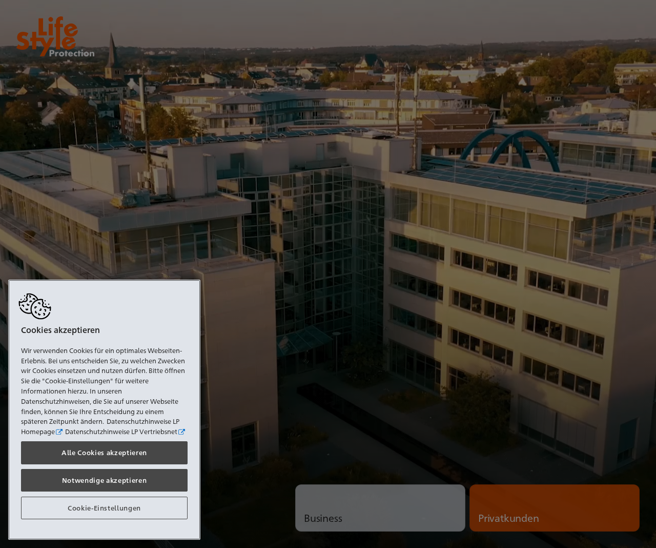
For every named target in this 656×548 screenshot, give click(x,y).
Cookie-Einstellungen (104, 507)
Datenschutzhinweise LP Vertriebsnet (121, 430)
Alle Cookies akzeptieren (104, 452)
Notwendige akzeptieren (104, 480)
